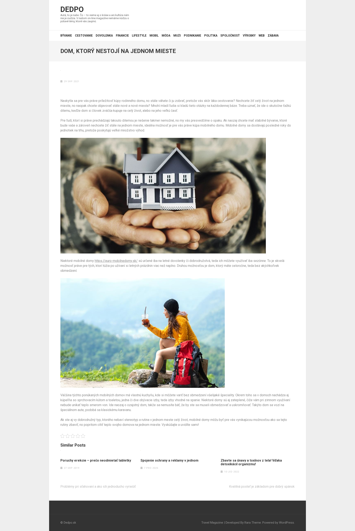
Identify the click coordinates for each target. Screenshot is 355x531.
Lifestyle (139, 35)
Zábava (273, 35)
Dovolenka (104, 35)
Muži (177, 35)
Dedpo (72, 9)
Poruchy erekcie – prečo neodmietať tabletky (95, 460)
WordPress (286, 522)
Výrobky (249, 35)
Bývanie (66, 35)
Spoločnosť (230, 35)
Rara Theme (252, 522)
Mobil (154, 35)
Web (262, 35)
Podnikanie (192, 35)
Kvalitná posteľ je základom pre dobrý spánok (262, 486)
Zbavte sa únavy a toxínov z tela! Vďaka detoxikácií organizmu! (251, 462)
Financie (122, 35)
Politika (210, 35)
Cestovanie (84, 35)
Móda (166, 35)
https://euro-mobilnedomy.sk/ (116, 261)
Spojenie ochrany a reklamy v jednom (169, 460)
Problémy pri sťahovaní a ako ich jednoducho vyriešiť (98, 486)
